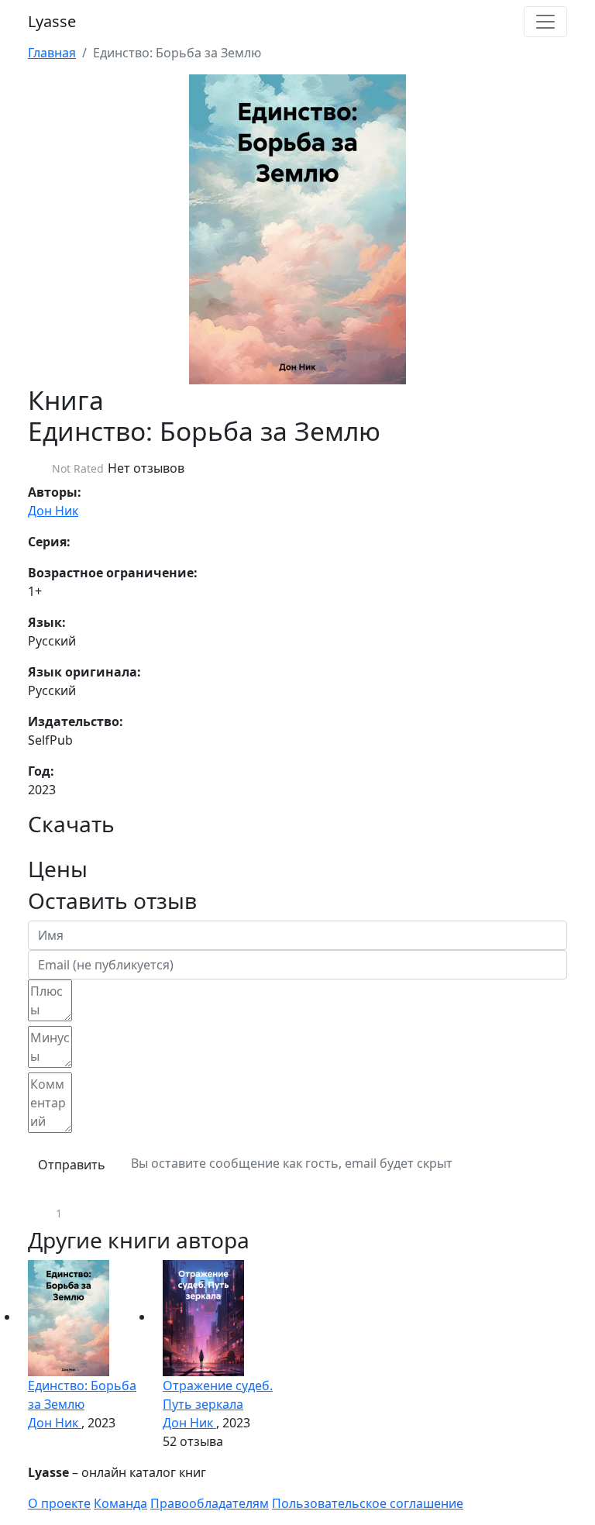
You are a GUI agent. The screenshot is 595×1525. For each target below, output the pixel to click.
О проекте (59, 1503)
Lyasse (52, 21)
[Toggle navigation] (545, 21)
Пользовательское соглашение (367, 1503)
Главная (52, 52)
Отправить (71, 1164)
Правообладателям (209, 1503)
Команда (120, 1503)
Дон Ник (53, 510)
